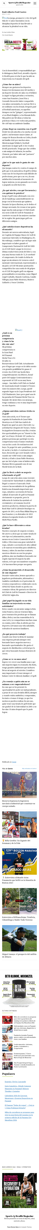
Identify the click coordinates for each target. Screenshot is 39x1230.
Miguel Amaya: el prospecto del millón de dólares (19, 955)
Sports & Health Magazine (19, 2)
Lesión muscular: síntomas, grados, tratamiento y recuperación (23, 1046)
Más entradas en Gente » (29, 768)
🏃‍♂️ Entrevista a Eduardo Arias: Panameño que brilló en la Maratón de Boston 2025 (19, 880)
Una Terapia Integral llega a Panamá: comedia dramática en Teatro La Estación (24, 1065)
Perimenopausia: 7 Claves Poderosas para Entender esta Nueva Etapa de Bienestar (24, 1056)
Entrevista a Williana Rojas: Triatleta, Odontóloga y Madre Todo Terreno (18, 918)
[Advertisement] (19, 306)
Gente (14, 762)
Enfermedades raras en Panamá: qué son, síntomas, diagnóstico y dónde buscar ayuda (25, 1028)
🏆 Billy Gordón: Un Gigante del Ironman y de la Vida (16, 841)
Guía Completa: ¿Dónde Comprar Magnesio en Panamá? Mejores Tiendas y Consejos (18, 1088)
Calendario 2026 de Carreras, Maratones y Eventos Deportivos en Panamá (19, 1098)
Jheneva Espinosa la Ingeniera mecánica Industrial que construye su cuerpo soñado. (18, 803)
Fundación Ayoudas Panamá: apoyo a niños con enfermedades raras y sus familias (25, 1037)
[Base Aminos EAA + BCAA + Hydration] (19, 1190)
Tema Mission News (13, 1227)
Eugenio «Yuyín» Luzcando (15, 1081)
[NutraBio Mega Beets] (19, 50)
